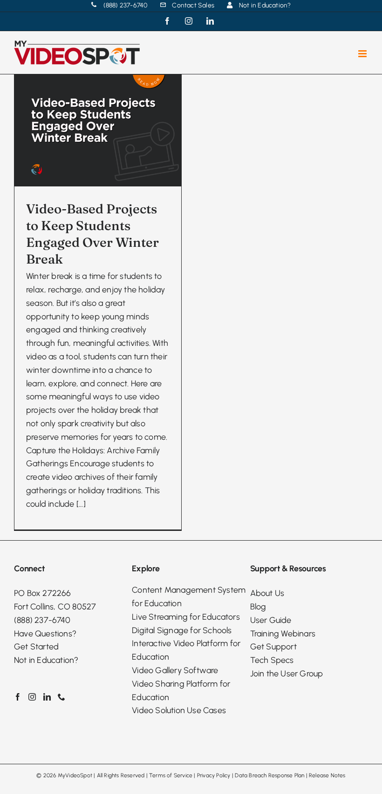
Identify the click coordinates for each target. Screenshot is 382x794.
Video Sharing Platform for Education (181, 690)
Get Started (36, 647)
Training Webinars (282, 634)
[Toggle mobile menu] (363, 54)
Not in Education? (46, 660)
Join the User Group (286, 673)
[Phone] (61, 697)
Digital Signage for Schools (182, 630)
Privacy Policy (214, 775)
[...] (81, 504)
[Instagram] (32, 697)
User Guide (271, 620)
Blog (258, 607)
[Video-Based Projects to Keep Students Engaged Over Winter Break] (97, 130)
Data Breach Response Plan (269, 775)
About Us (267, 593)
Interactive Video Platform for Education (186, 650)
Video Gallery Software (175, 670)
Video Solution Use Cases (179, 710)
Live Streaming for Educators (186, 617)
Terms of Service (170, 775)
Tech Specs (272, 660)
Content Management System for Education (189, 597)
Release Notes (327, 775)
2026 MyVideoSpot (67, 775)
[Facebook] (17, 697)
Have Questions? (45, 634)
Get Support (273, 647)
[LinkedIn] (47, 697)
